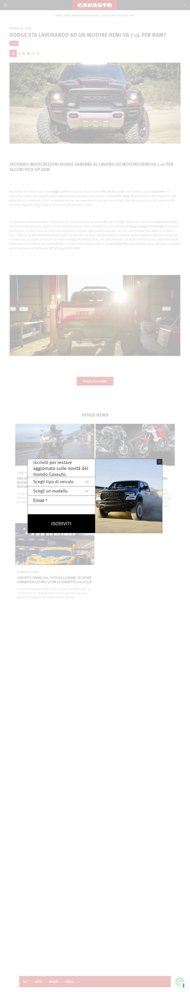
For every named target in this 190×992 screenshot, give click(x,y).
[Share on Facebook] (20, 53)
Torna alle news (95, 381)
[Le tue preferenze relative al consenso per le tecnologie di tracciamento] (183, 985)
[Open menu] (5, 5)
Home (58, 15)
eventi (53, 981)
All (25, 981)
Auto (38, 981)
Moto (70, 981)
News (67, 15)
